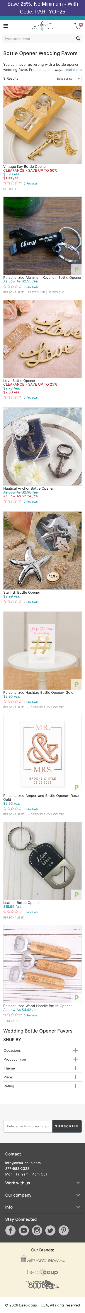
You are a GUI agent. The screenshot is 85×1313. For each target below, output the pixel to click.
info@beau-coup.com (23, 1163)
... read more (71, 69)
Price (8, 1077)
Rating (9, 1086)
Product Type (15, 1059)
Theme (9, 1068)
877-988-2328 (17, 1168)
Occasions (12, 1050)
